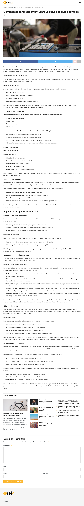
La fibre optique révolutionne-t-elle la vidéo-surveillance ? (46, 424)
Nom (5, 466)
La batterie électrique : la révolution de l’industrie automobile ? (45, 401)
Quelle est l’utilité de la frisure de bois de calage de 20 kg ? (68, 411)
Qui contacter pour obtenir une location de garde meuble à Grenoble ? (69, 407)
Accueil (5, 7)
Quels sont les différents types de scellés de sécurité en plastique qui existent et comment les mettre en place (69, 401)
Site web (45, 473)
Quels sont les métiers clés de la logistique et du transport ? (46, 409)
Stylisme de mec (11, 7)
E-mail (5, 473)
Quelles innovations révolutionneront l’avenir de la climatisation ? (46, 416)
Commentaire (7, 445)
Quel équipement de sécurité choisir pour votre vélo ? (13, 414)
